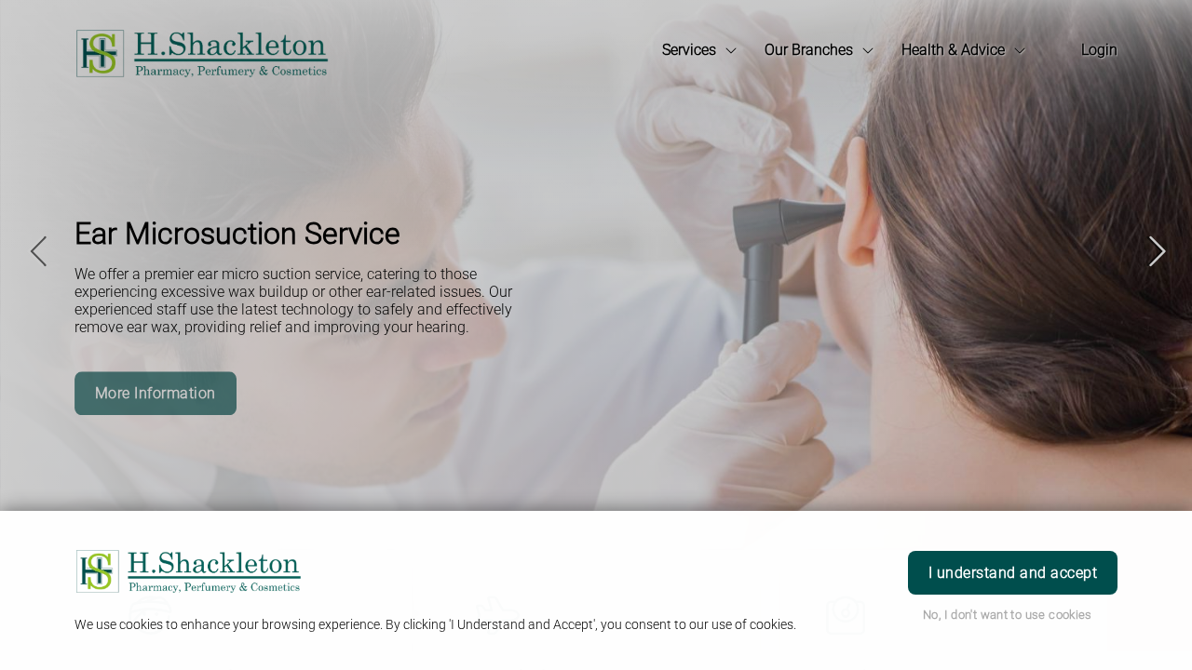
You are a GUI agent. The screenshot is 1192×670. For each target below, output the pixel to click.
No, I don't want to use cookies (1007, 615)
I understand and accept (1012, 573)
